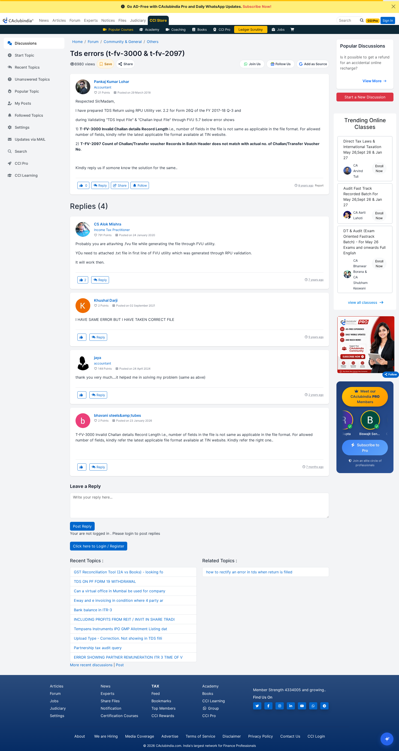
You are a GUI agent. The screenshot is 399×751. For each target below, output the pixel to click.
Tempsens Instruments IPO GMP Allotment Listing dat (120, 628)
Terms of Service (200, 736)
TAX (155, 686)
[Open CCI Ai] (387, 739)
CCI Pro (224, 29)
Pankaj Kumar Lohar (111, 81)
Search (21, 151)
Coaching (178, 29)
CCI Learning (26, 175)
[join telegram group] (324, 705)
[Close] (393, 6)
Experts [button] (91, 20)
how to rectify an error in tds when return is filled (249, 572)
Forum (55, 693)
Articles (56, 686)
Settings (22, 127)
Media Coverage (139, 736)
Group (213, 708)
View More (372, 81)
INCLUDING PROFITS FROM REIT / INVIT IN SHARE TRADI (124, 619)
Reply (102, 185)
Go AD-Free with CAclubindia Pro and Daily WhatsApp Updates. (199, 6)
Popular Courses (121, 29)
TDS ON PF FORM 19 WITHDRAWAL (105, 581)
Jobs (280, 29)
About (79, 736)
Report (319, 185)
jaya (97, 357)
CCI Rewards (162, 715)
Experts (107, 693)
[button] (360, 20)
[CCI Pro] (364, 344)
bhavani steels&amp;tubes (117, 415)
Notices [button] (108, 20)
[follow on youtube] (302, 705)
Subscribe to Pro (368, 448)
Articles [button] (59, 20)
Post (120, 665)
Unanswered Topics (32, 79)
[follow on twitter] (257, 705)
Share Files (110, 701)
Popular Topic (27, 91)
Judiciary (58, 708)
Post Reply (82, 526)
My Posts (23, 103)
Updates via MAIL (30, 139)
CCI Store (158, 20)
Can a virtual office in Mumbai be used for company (119, 591)
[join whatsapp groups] (313, 705)
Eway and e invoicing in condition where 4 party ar (118, 600)
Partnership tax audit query (98, 647)
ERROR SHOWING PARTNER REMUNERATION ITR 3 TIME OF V (128, 657)
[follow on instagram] (279, 705)
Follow (142, 185)
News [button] (44, 20)
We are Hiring (106, 736)
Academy (152, 29)
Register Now (251, 29)
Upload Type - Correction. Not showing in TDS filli (118, 638)
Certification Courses (119, 715)
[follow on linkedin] (291, 705)
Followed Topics (29, 115)
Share (122, 185)
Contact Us (290, 736)
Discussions (26, 43)
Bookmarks (161, 701)
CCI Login (316, 736)
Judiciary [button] (138, 20)
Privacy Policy (260, 736)
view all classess (362, 302)
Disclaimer (232, 736)
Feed (155, 693)
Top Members (163, 708)
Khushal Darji (106, 300)
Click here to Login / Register (98, 546)
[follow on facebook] (268, 705)
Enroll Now (379, 168)
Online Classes (365, 123)
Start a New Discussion (365, 97)
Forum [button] (75, 20)
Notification (111, 708)
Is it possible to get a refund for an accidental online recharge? (365, 62)
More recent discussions (91, 665)
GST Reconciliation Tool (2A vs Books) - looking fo (118, 572)
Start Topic (24, 55)
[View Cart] (293, 29)
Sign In (388, 20)
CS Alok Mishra (107, 224)
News (105, 686)
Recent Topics (27, 67)
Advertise (169, 736)
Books (202, 29)
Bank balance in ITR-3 (93, 610)
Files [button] (122, 20)
